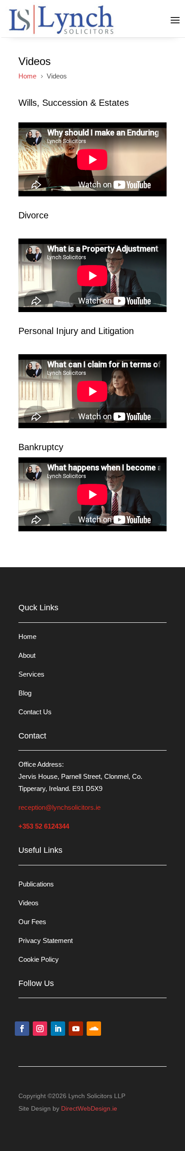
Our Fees (32, 921)
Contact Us (35, 712)
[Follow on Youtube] (76, 1028)
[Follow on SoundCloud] (94, 1028)
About (26, 655)
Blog (24, 693)
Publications (36, 884)
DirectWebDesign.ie (89, 1108)
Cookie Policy (38, 959)
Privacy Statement (45, 940)
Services (31, 674)
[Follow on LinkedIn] (58, 1028)
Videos (28, 903)
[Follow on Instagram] (40, 1028)
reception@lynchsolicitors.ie (59, 807)
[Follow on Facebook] (22, 1028)
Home (27, 636)
